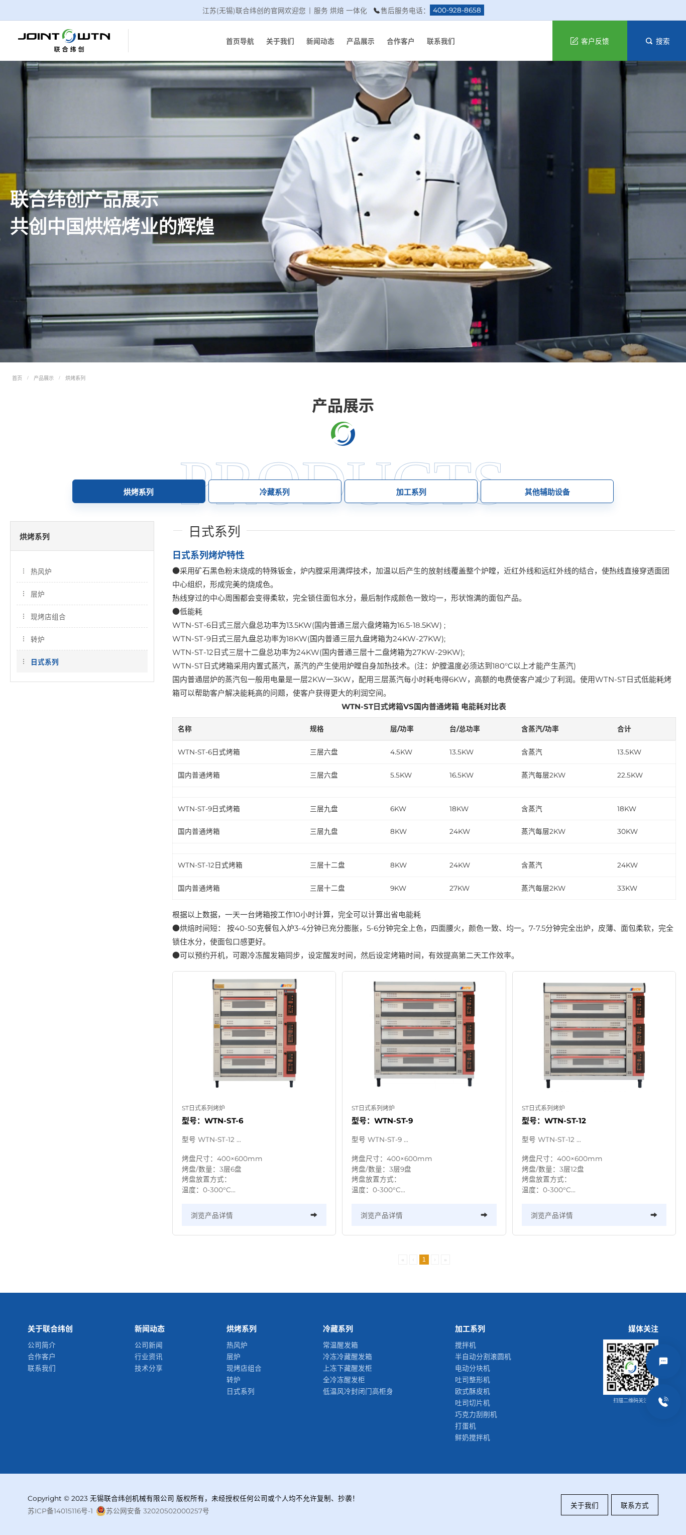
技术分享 (149, 1368)
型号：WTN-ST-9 (382, 1120)
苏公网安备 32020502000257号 (157, 1511)
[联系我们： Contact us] (663, 1361)
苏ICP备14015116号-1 (60, 1511)
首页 (17, 378)
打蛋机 (465, 1426)
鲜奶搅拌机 (472, 1437)
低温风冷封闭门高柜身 (358, 1391)
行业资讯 (149, 1357)
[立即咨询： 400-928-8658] (663, 1401)
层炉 (38, 594)
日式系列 (45, 662)
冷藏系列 (338, 1328)
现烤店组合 (48, 617)
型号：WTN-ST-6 (213, 1120)
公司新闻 (149, 1345)
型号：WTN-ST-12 (554, 1120)
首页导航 (240, 41)
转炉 (38, 639)
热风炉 (41, 571)
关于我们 (280, 41)
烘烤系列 (75, 378)
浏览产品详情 (212, 1215)
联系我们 (441, 41)
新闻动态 (320, 41)
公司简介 (42, 1345)
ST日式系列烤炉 (203, 1108)
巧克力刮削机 (476, 1414)
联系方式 (635, 1505)
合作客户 (401, 41)
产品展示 (361, 41)
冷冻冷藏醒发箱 (347, 1357)
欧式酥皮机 (472, 1391)
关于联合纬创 (50, 1328)
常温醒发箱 (340, 1345)
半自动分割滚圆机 (483, 1357)
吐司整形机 (472, 1380)
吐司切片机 (472, 1403)
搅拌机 (465, 1345)
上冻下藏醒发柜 (347, 1368)
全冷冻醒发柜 (344, 1380)
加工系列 (470, 1328)
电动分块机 (472, 1368)
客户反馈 (595, 41)
